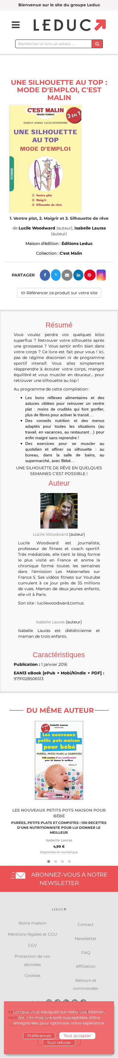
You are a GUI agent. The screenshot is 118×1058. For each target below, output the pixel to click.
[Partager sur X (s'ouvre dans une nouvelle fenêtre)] (56, 275)
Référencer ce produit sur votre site (61, 292)
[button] (45, 158)
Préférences (39, 1035)
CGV (32, 945)
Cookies (32, 975)
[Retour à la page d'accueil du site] (69, 25)
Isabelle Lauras (90, 228)
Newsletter (86, 938)
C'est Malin (71, 253)
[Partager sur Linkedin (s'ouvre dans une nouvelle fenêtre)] (78, 275)
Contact (86, 924)
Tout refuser (59, 1042)
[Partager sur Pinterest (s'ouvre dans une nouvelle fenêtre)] (90, 275)
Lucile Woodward (37, 228)
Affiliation (85, 966)
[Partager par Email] (67, 275)
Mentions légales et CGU (32, 934)
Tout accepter (77, 1035)
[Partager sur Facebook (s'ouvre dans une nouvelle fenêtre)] (45, 275)
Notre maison (32, 923)
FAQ (85, 952)
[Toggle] (12, 25)
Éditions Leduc (77, 243)
